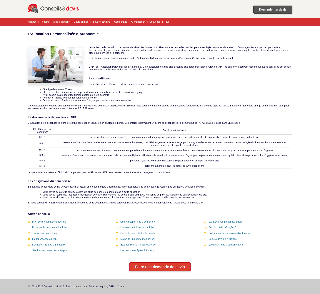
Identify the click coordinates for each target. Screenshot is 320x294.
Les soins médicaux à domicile (137, 227)
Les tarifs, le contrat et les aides (137, 233)
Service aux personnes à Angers (49, 250)
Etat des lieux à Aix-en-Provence (138, 244)
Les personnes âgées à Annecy (137, 250)
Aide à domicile (61, 21)
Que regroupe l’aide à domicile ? (137, 221)
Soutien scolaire (101, 21)
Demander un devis (272, 9)
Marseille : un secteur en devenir (137, 239)
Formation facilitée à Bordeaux (48, 244)
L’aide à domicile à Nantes (223, 239)
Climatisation (138, 21)
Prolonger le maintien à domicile (49, 227)
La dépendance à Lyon (44, 239)
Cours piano (120, 21)
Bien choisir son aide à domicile (49, 221)
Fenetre (45, 21)
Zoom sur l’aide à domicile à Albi (226, 244)
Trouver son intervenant (45, 233)
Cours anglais (81, 21)
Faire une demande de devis (160, 267)
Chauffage (154, 21)
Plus (167, 21)
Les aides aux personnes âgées (226, 221)
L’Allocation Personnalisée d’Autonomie (230, 233)
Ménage (32, 21)
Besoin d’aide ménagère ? (222, 227)
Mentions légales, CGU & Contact (107, 286)
